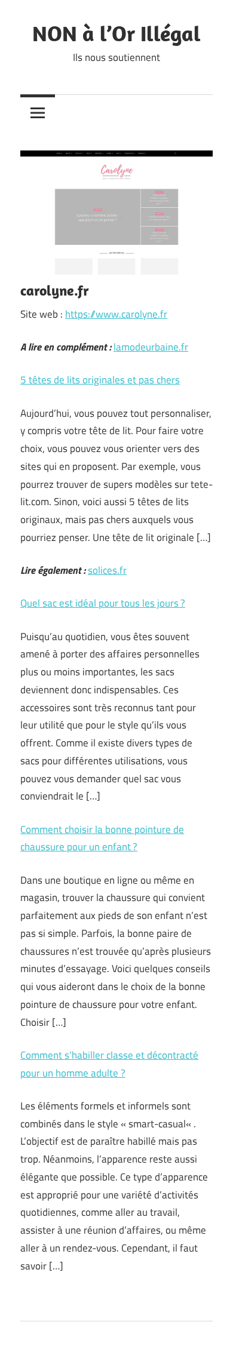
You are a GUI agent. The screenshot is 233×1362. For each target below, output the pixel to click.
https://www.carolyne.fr (116, 314)
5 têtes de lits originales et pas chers (100, 380)
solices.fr (107, 570)
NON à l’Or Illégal (116, 33)
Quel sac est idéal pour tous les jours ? (102, 603)
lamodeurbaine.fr (151, 347)
